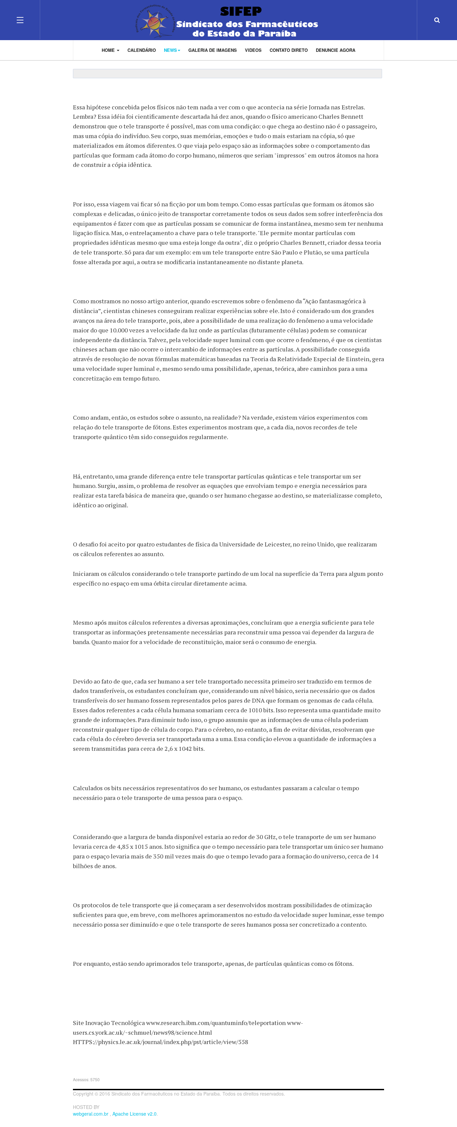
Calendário (141, 50)
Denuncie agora (335, 50)
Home (109, 50)
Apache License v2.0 (134, 1113)
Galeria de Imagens (212, 50)
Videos (253, 50)
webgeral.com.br (91, 1113)
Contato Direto (289, 50)
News (170, 50)
